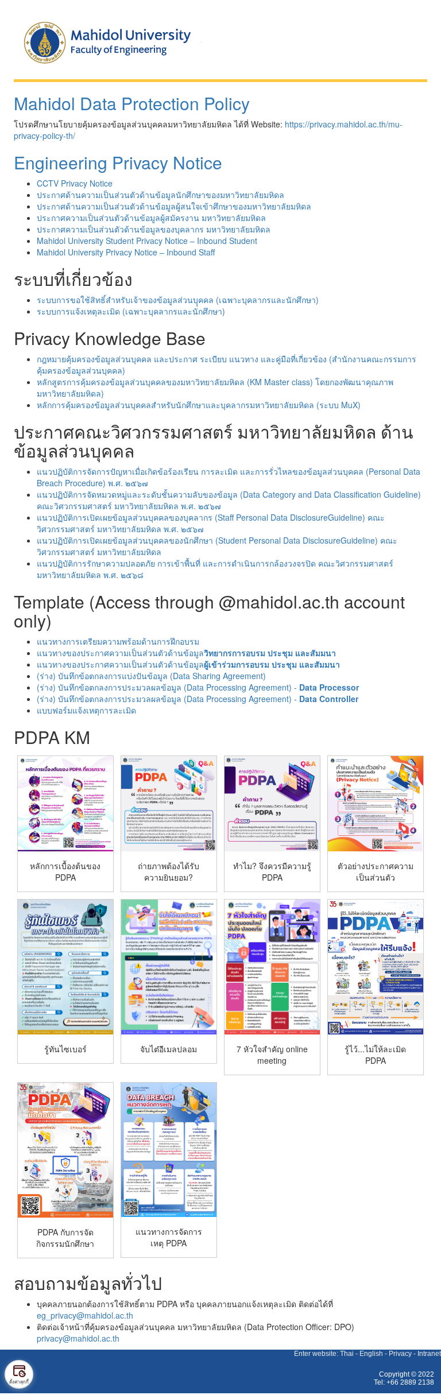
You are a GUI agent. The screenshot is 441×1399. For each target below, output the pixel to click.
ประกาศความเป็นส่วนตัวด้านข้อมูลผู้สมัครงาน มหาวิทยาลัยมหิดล (151, 217)
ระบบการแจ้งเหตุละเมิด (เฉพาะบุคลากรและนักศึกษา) (131, 311)
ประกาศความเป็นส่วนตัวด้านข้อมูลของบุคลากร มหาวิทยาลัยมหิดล (153, 229)
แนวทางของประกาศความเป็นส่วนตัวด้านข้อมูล (186, 652)
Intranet (429, 1354)
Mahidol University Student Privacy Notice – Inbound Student (147, 240)
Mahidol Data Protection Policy (132, 103)
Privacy (400, 1354)
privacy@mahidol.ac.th (78, 1338)
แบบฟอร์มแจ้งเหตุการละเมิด (86, 710)
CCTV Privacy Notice (75, 183)
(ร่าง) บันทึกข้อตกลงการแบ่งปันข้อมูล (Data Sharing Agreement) (151, 675)
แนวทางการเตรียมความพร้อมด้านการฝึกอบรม (118, 641)
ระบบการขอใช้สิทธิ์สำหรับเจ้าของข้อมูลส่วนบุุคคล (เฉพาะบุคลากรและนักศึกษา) (178, 299)
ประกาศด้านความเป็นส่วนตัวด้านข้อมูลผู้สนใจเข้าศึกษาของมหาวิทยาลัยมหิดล (174, 206)
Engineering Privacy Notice (118, 162)
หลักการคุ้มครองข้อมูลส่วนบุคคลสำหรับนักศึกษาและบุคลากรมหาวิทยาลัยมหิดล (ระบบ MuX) (199, 404)
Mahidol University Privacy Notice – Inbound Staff (126, 252)
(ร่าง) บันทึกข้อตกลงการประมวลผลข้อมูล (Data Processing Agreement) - (198, 687)
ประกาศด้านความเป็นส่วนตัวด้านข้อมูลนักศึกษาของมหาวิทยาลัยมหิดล (160, 194)
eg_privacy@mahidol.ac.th (85, 1315)
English (371, 1354)
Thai (347, 1354)
